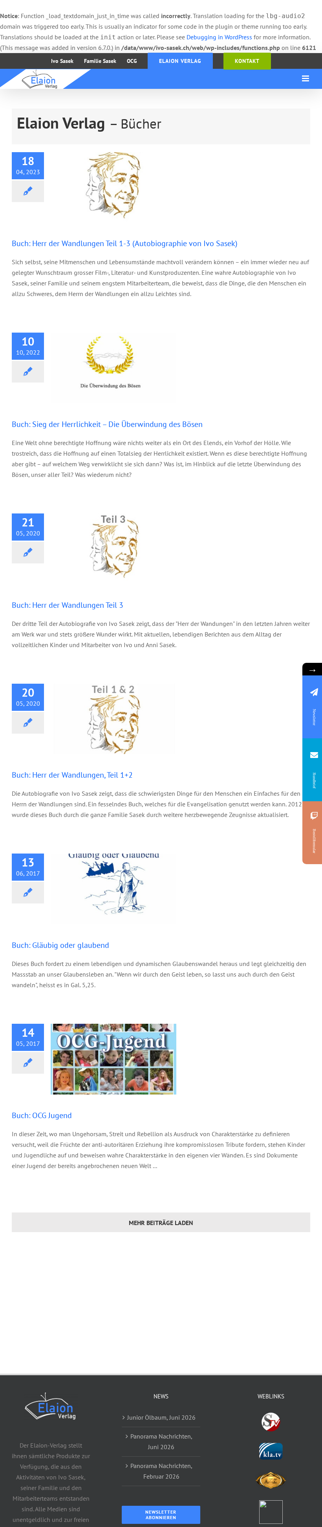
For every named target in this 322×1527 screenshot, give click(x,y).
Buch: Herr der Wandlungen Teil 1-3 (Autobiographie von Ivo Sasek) (125, 243)
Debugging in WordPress (219, 37)
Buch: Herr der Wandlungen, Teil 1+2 (72, 775)
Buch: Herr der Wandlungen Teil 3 (67, 605)
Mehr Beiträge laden (161, 1223)
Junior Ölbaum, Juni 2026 (161, 1417)
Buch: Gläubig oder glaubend (60, 945)
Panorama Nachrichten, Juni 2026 (161, 1441)
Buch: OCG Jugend (42, 1115)
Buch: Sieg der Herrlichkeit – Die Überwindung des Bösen (107, 424)
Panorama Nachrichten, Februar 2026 (161, 1471)
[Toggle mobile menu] (306, 78)
